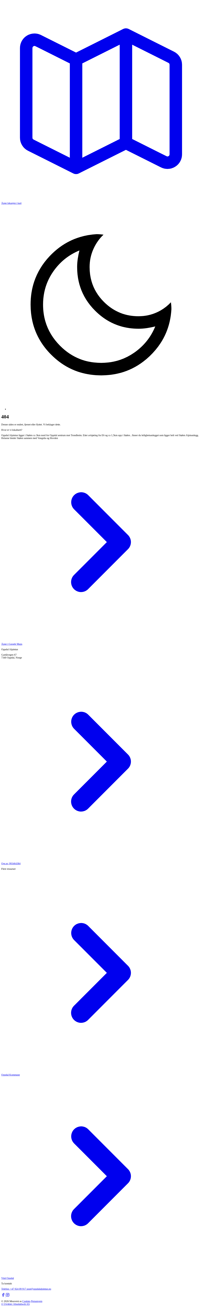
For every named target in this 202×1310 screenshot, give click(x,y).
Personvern (36, 1301)
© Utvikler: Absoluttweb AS (15, 1304)
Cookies (26, 1301)
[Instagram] (7, 1296)
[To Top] (2, 1307)
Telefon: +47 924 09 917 (14, 1289)
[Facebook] (3, 1296)
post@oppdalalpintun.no (39, 1289)
